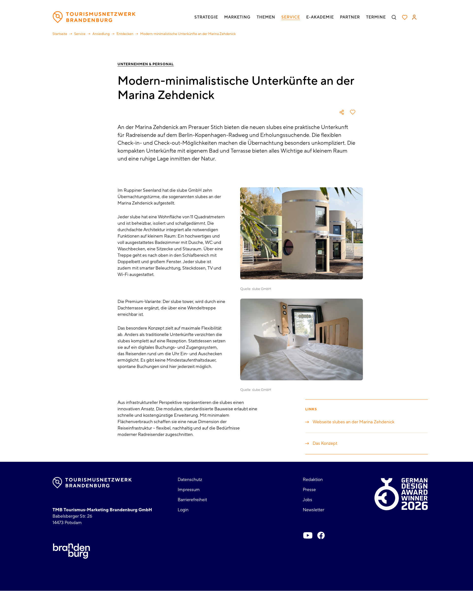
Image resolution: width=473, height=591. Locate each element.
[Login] (414, 17)
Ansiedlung (101, 34)
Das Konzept (325, 443)
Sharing (341, 112)
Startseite (59, 34)
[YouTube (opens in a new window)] (308, 535)
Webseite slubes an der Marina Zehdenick (353, 422)
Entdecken (125, 34)
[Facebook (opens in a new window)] (321, 535)
